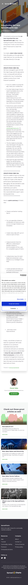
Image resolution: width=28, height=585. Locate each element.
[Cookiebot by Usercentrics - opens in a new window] (20, 275)
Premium (4, 547)
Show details (20, 299)
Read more (4, 434)
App (2, 539)
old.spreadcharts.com (12, 128)
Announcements (14, 367)
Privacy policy (19, 547)
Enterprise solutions (7, 549)
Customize (13, 308)
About (17, 539)
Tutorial (3, 541)
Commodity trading (6, 544)
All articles (14, 393)
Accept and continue (14, 303)
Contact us (18, 541)
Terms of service (19, 544)
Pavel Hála (14, 388)
